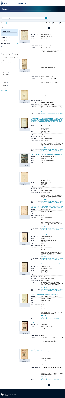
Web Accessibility (56, 390)
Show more (43, 53)
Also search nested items (7, 34)
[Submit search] (46, 18)
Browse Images (22, 15)
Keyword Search (6, 15)
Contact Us (62, 390)
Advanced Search (14, 15)
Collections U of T (7, 390)
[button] (9, 37)
